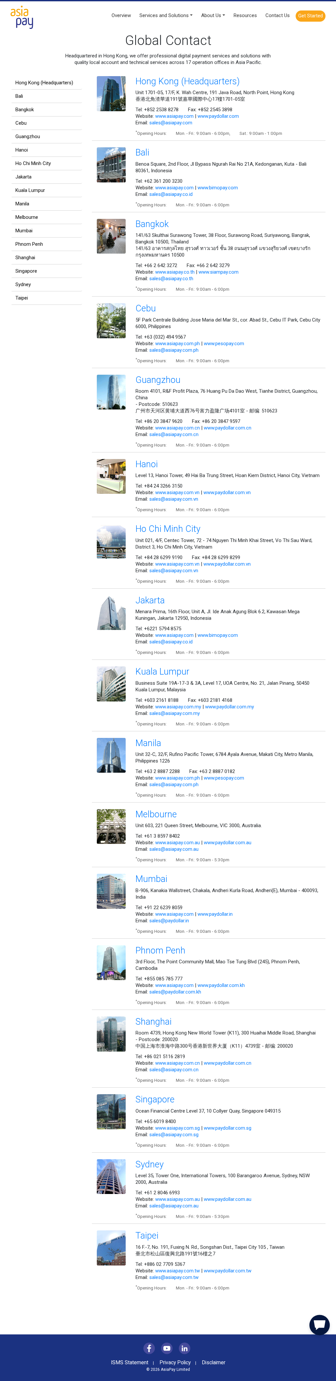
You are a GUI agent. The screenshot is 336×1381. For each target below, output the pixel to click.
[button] (319, 1326)
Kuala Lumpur (30, 190)
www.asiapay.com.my (178, 707)
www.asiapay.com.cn (177, 428)
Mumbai (23, 231)
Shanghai (25, 258)
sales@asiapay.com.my (174, 713)
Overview (121, 15)
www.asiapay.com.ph (177, 343)
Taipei (21, 298)
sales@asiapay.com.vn (173, 499)
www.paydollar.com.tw (227, 1271)
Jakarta (23, 177)
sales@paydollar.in (169, 921)
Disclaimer (213, 1363)
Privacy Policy (175, 1363)
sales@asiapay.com (170, 123)
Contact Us (277, 15)
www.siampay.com (219, 272)
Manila (22, 204)
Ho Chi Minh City (33, 163)
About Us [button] (211, 15)
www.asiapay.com (174, 116)
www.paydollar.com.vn (227, 492)
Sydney (23, 284)
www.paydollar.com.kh (221, 985)
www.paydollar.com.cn (227, 428)
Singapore (26, 271)
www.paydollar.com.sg (227, 1128)
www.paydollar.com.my (229, 707)
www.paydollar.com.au (227, 843)
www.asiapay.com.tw (177, 1271)
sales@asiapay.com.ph (174, 350)
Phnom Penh (29, 244)
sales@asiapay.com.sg (174, 1135)
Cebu (21, 123)
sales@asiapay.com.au (174, 849)
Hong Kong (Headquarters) (44, 83)
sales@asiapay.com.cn (174, 434)
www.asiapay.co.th (175, 272)
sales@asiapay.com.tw (174, 1277)
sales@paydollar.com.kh (175, 992)
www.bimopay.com (218, 188)
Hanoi (21, 150)
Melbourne (26, 217)
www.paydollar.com (218, 116)
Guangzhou (27, 136)
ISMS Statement (129, 1363)
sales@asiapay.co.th (171, 279)
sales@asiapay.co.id (171, 194)
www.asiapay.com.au (177, 843)
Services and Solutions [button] (164, 15)
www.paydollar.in (215, 914)
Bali (19, 96)
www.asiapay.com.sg (177, 1128)
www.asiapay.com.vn (177, 492)
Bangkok (24, 110)
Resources (245, 15)
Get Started (310, 16)
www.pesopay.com (224, 343)
